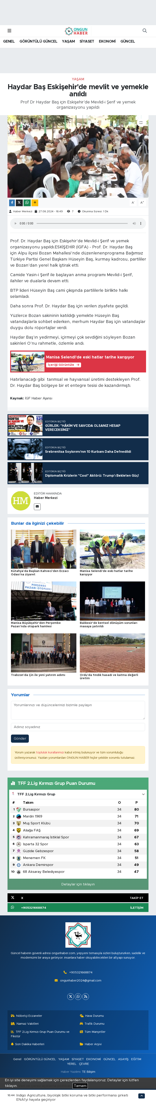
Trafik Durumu (94, 1023)
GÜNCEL (127, 41)
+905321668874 (80, 972)
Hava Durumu (94, 1015)
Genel (17, 1059)
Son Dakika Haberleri (29, 1044)
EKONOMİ (107, 41)
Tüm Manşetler (94, 1031)
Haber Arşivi (93, 1044)
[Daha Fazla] (34, 203)
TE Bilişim (88, 1071)
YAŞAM (68, 41)
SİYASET (87, 41)
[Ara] (144, 31)
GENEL (9, 41)
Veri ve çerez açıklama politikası (45, 1086)
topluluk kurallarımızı (50, 752)
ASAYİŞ (123, 1059)
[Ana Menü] (9, 31)
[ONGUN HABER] (76, 31)
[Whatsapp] (78, 996)
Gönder (20, 738)
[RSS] (85, 996)
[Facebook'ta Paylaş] (12, 203)
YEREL (71, 1063)
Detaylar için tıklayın (78, 884)
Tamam (80, 1086)
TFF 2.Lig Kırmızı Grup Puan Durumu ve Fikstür (40, 1034)
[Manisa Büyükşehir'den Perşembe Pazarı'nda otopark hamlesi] (43, 601)
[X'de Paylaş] (19, 203)
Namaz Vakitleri (27, 1023)
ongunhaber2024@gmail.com (80, 980)
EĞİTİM (136, 1059)
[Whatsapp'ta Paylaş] (27, 203)
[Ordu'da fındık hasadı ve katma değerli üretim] (112, 652)
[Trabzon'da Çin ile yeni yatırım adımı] (43, 652)
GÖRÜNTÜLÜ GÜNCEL (38, 41)
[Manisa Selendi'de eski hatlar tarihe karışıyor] (112, 549)
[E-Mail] (37, 506)
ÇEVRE (84, 1063)
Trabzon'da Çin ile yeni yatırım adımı (38, 675)
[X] (70, 996)
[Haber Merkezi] (20, 500)
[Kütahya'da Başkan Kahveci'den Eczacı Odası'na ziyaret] (43, 549)
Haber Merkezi (22, 211)
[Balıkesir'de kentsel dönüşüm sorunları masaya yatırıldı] (112, 601)
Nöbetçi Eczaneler (29, 1015)
